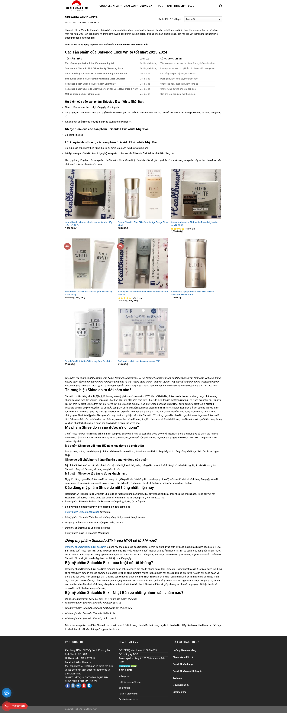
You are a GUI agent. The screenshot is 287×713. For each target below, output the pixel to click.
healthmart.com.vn (128, 693)
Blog (191, 5)
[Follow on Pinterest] (83, 685)
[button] (178, 229)
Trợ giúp (177, 678)
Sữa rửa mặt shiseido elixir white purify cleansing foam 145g (88, 293)
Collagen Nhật (109, 5)
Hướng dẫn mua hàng (184, 650)
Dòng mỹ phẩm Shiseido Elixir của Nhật (85, 547)
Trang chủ (70, 22)
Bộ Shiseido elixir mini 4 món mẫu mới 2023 (139, 361)
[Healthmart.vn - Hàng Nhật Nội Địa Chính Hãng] (80, 6)
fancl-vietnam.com (128, 699)
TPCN (159, 5)
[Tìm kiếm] (220, 6)
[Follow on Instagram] (73, 685)
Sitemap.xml (179, 692)
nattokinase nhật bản (130, 682)
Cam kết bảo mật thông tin (187, 671)
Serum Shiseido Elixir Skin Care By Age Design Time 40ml (143, 224)
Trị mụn (179, 5)
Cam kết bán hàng (183, 664)
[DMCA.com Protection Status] (128, 666)
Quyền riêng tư (181, 685)
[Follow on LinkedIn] (89, 685)
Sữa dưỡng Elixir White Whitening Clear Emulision (88, 361)
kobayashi (124, 676)
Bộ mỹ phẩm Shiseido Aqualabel (82, 512)
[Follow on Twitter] (78, 685)
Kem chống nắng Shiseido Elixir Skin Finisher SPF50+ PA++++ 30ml (192, 293)
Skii (169, 5)
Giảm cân (130, 5)
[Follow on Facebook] (67, 685)
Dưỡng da (146, 5)
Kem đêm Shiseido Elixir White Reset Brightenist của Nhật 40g (194, 224)
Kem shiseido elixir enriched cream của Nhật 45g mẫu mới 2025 (88, 224)
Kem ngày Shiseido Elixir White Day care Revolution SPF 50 (143, 293)
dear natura (124, 687)
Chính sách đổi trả (183, 657)
